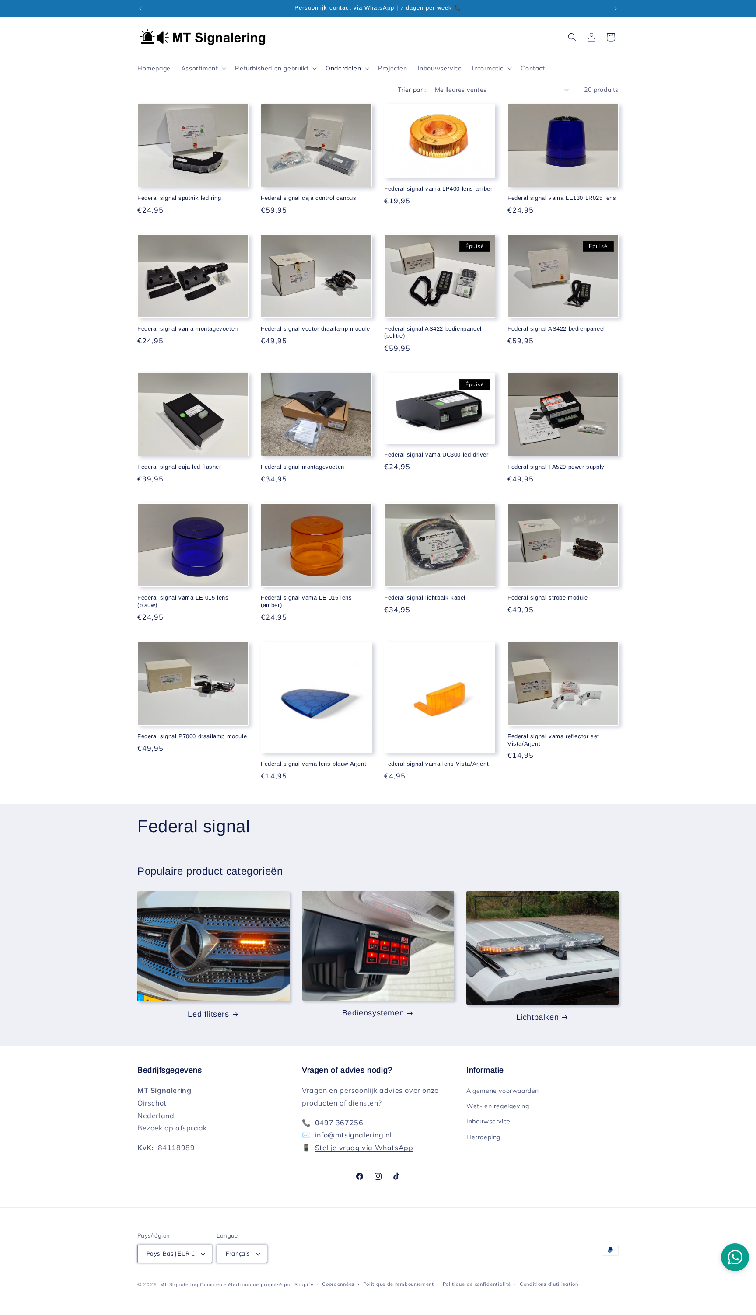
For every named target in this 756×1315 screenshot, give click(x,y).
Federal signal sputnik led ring (179, 198)
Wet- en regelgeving (497, 1106)
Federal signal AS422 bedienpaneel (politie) (433, 332)
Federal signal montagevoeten (302, 467)
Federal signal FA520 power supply (556, 467)
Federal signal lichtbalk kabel (425, 597)
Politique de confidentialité (477, 1284)
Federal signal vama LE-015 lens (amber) (306, 601)
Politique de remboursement (398, 1284)
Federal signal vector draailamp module (315, 328)
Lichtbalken (537, 1017)
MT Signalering (179, 1284)
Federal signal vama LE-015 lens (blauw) (183, 601)
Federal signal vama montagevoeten (187, 328)
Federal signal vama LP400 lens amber (438, 188)
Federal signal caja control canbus (308, 198)
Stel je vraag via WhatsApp (364, 1147)
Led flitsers (208, 1014)
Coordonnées (338, 1284)
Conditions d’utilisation (549, 1284)
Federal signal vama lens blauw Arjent (313, 763)
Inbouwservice (488, 1122)
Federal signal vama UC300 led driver (436, 454)
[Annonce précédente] (140, 8)
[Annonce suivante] (615, 8)
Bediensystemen (373, 1012)
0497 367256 (339, 1122)
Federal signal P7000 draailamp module (192, 736)
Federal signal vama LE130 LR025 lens (562, 198)
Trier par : (412, 90)
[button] (203, 68)
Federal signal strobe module (548, 597)
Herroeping (483, 1137)
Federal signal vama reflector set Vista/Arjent (553, 740)
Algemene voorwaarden (502, 1091)
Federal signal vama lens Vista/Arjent (436, 763)
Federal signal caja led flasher (179, 467)
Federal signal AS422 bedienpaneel (556, 328)
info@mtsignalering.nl (353, 1135)
